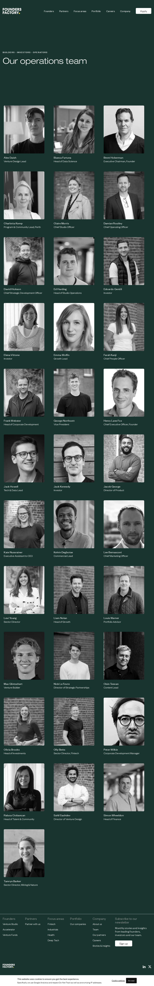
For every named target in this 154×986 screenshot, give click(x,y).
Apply (143, 11)
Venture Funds (10, 934)
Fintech (51, 924)
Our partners (99, 934)
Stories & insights (101, 945)
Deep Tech (53, 940)
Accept (131, 980)
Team (96, 929)
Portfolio (96, 11)
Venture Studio (10, 924)
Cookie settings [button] (118, 980)
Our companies (78, 924)
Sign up (123, 943)
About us (97, 924)
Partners (63, 11)
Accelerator (9, 929)
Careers (110, 11)
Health (51, 934)
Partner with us (32, 924)
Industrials (53, 929)
